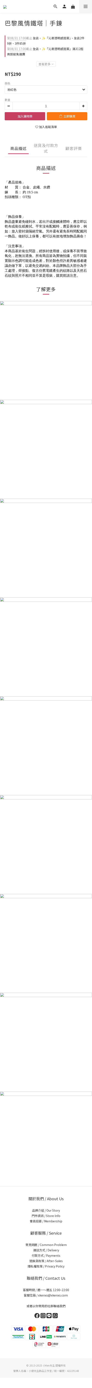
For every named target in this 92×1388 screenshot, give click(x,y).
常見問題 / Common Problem (46, 1245)
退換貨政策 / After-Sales (46, 1261)
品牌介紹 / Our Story (46, 1210)
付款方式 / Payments (46, 1255)
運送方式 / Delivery (46, 1250)
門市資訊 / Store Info (46, 1216)
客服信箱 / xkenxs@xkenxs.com (46, 1295)
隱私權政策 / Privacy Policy (46, 1266)
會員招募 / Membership (46, 1221)
